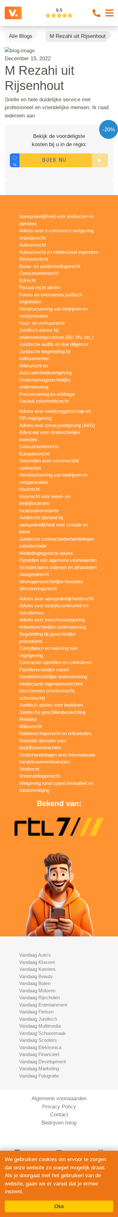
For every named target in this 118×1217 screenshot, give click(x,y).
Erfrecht (27, 280)
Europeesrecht (34, 453)
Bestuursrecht (33, 259)
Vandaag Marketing (39, 1068)
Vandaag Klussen (37, 962)
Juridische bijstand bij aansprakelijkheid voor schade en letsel (53, 524)
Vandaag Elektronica (40, 1047)
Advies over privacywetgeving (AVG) (57, 425)
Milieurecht (30, 726)
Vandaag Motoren (37, 990)
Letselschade (33, 546)
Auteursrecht (32, 244)
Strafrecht (29, 769)
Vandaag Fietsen (36, 1011)
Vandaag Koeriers (37, 969)
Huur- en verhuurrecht (42, 323)
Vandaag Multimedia (40, 1026)
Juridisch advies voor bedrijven (51, 705)
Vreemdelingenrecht (39, 776)
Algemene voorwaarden (59, 1098)
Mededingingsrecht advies (46, 553)
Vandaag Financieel (39, 1054)
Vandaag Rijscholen (39, 997)
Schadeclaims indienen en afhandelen (58, 567)
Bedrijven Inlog (59, 1123)
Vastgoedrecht (34, 574)
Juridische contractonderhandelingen (56, 539)
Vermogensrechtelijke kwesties (51, 581)
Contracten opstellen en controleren (55, 662)
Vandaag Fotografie (39, 1075)
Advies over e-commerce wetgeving (56, 230)
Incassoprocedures (39, 510)
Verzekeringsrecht (38, 588)
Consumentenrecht (39, 273)
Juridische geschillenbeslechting (52, 712)
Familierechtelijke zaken (44, 669)
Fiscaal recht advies (39, 287)
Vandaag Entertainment (43, 1004)
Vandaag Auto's (35, 955)
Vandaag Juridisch (38, 1019)
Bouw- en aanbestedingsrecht (49, 266)
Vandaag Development (42, 1061)
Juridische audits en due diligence (53, 344)
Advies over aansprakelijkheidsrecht (56, 598)
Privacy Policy (59, 1107)
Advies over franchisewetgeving (52, 619)
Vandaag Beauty (36, 976)
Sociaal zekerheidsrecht (44, 401)
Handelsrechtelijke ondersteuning (53, 676)
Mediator (28, 719)
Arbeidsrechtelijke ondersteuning (52, 627)
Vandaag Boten (34, 983)
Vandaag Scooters (38, 1040)
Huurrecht (29, 489)
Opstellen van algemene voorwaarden (58, 560)
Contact (59, 1115)
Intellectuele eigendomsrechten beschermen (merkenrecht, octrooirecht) (51, 691)
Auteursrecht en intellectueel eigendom (58, 252)
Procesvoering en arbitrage (47, 394)
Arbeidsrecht (32, 237)
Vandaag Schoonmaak (42, 1033)
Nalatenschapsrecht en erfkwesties (55, 733)
